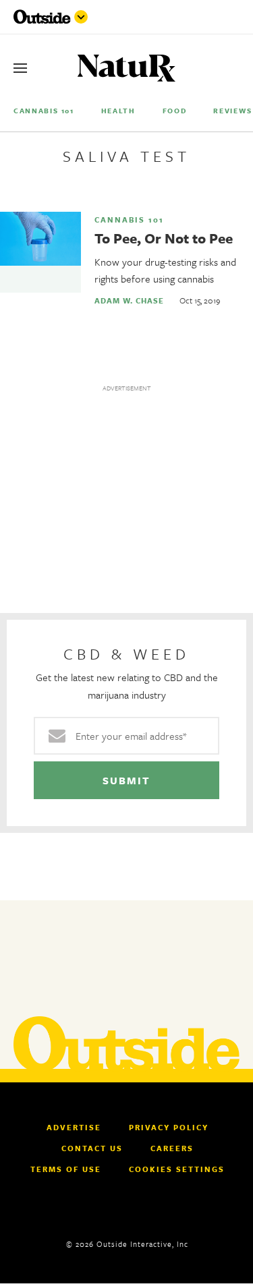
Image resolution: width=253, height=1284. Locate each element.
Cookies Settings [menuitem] (177, 1169)
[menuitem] (43, 110)
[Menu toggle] (81, 17)
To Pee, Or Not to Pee (163, 238)
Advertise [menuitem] (74, 1127)
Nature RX (126, 68)
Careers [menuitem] (172, 1148)
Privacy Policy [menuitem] (168, 1127)
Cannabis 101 (129, 219)
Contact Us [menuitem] (92, 1148)
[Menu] (20, 68)
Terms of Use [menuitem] (65, 1169)
